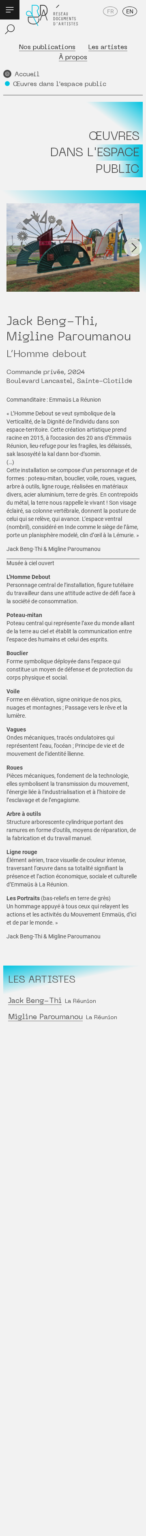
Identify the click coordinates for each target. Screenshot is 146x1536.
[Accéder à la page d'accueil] (52, 21)
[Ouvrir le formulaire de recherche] (9, 29)
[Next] (133, 247)
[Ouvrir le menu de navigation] (9, 9)
